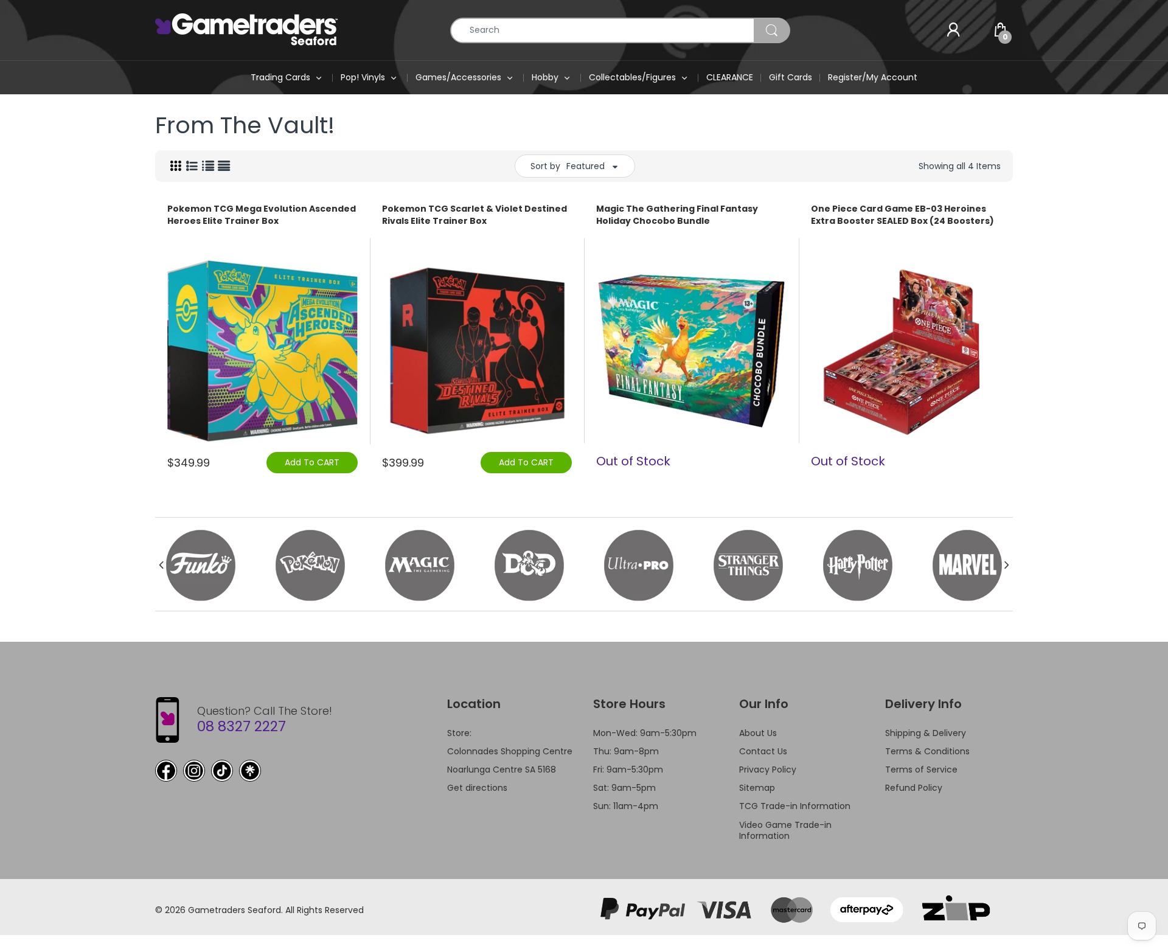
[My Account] (953, 30)
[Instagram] (194, 771)
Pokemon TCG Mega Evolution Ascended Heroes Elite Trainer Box (261, 215)
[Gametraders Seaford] (246, 29)
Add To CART (312, 462)
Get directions (477, 787)
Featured (585, 166)
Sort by (545, 166)
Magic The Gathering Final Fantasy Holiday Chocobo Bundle (677, 215)
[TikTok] (222, 771)
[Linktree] (250, 771)
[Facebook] (166, 771)
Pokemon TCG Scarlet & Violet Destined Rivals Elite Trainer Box (474, 215)
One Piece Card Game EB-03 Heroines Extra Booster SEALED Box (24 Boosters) (902, 215)
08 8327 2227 (241, 726)
